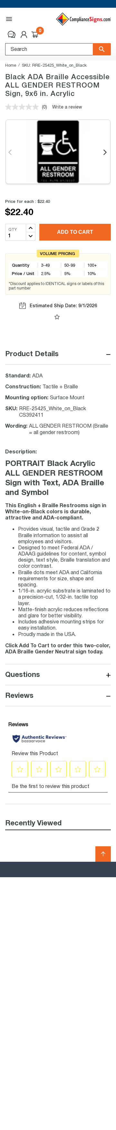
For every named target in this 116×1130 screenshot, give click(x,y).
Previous (10, 152)
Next (105, 152)
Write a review (67, 106)
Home (10, 65)
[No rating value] (23, 107)
